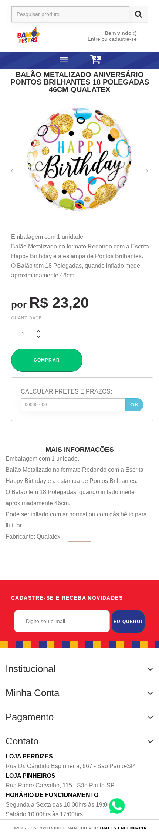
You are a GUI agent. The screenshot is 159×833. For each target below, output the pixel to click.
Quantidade (26, 318)
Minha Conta (32, 692)
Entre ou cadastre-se (112, 39)
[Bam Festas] (39, 34)
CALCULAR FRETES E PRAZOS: (66, 391)
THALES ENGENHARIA (122, 828)
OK (134, 405)
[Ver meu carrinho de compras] (95, 59)
